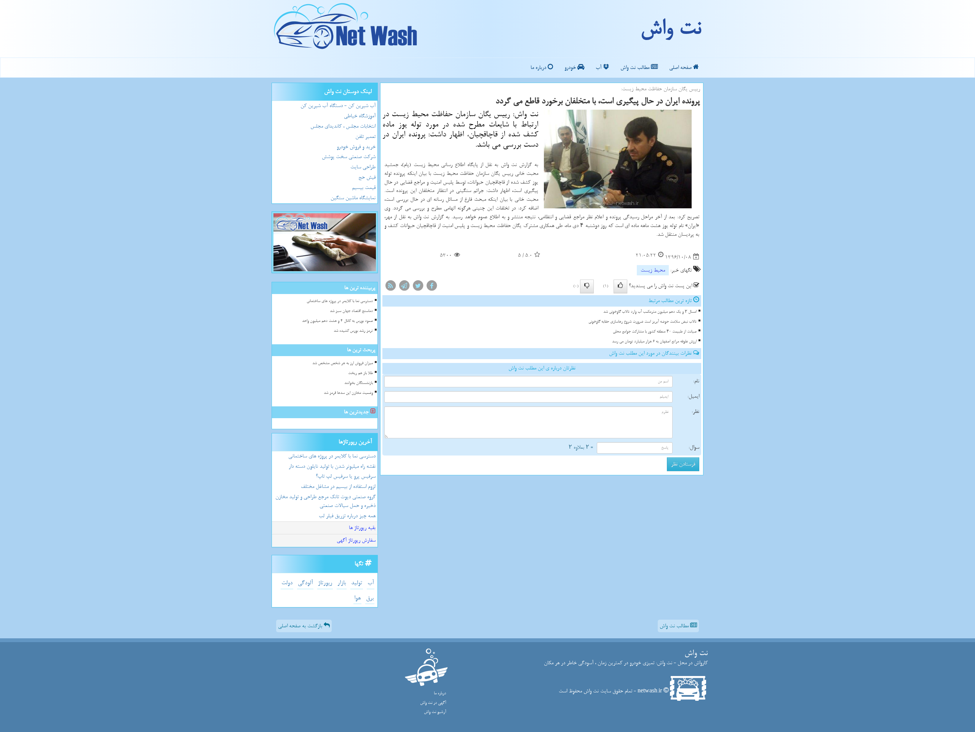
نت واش (670, 28)
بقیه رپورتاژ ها (362, 527)
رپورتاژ (325, 583)
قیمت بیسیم (364, 187)
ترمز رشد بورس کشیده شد (353, 331)
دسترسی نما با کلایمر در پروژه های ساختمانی (340, 301)
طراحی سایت (363, 167)
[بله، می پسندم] (620, 286)
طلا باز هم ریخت (360, 373)
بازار (341, 583)
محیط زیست (653, 270)
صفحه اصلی (681, 67)
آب (599, 67)
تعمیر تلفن (365, 136)
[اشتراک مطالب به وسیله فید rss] (390, 287)
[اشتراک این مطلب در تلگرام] (404, 287)
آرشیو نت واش (435, 712)
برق (370, 598)
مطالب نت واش (635, 67)
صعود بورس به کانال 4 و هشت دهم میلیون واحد (337, 321)
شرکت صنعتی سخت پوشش (349, 156)
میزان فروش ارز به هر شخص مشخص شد (342, 363)
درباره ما (539, 67)
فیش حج (367, 177)
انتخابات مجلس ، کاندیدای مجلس (343, 126)
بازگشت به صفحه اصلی (301, 626)
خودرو (570, 67)
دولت (286, 583)
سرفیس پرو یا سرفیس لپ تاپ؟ (346, 476)
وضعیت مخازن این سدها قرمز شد (348, 393)
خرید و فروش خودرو (356, 146)
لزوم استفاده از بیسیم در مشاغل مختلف (338, 486)
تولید (356, 583)
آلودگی (305, 583)
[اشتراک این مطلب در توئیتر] (418, 287)
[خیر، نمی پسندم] (587, 286)
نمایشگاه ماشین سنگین (353, 197)
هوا (357, 598)
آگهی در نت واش (433, 702)
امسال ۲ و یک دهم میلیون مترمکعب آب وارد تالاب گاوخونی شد (650, 311)
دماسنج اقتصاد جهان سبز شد (351, 311)
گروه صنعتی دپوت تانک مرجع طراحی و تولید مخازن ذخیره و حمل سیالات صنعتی (325, 501)
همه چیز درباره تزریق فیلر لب (347, 515)
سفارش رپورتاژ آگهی (356, 540)
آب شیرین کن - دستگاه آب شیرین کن (338, 105)
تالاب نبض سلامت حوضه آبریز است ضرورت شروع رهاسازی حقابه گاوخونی (642, 321)
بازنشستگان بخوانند (358, 383)
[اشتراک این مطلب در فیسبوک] (431, 287)
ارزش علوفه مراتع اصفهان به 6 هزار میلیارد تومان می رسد (654, 341)
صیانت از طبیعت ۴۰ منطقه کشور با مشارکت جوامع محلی (655, 331)
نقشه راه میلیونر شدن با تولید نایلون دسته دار (332, 466)
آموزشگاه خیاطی (360, 116)
